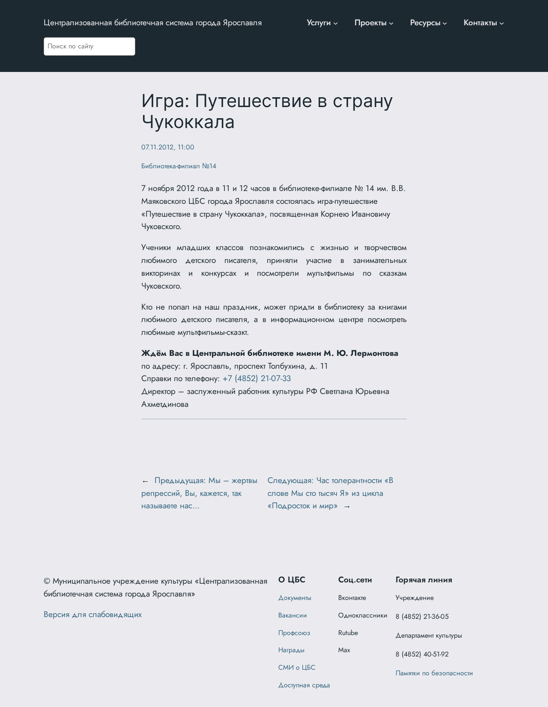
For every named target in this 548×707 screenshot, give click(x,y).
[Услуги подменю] (335, 22)
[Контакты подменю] (501, 22)
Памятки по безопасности (434, 673)
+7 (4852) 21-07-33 (257, 378)
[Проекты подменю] (391, 22)
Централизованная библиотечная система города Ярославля (153, 22)
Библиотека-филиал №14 (178, 166)
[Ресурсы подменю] (444, 22)
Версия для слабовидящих (93, 614)
